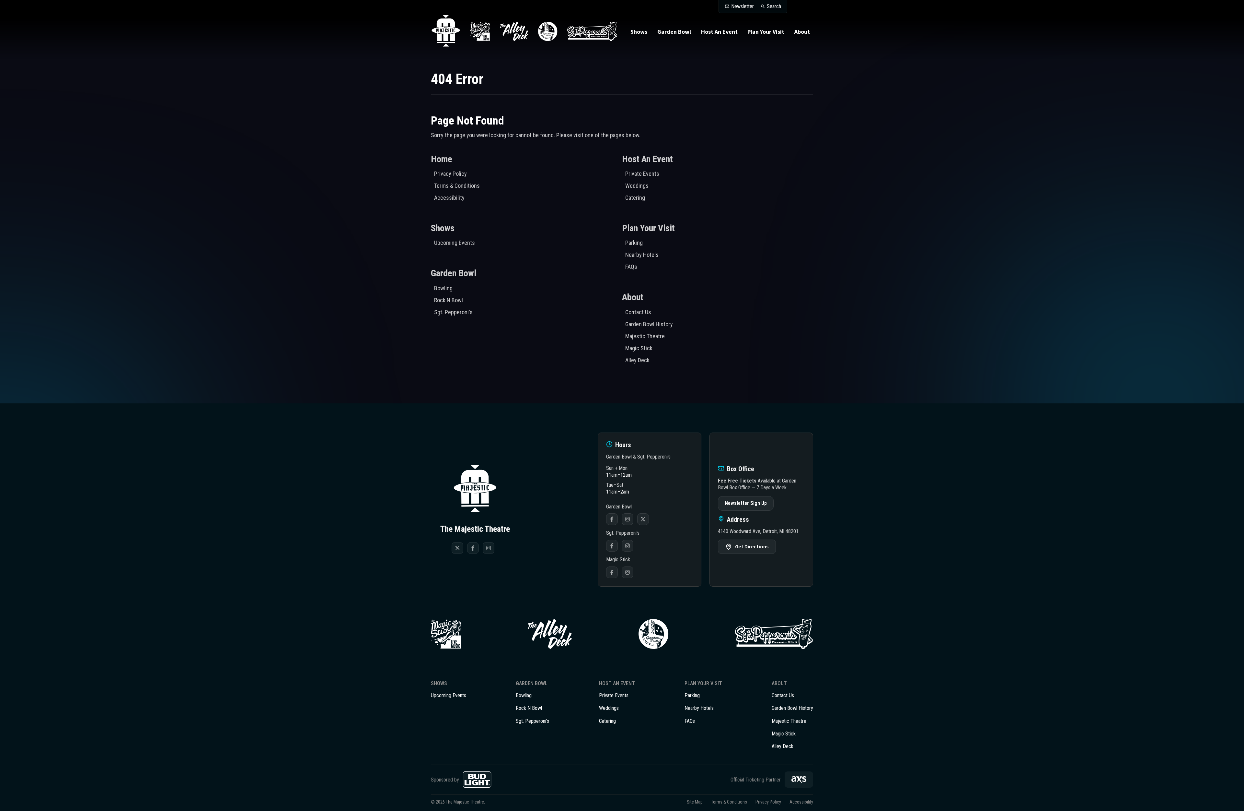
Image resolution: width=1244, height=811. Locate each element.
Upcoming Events (454, 242)
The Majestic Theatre (446, 31)
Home (441, 159)
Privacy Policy (450, 173)
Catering (635, 197)
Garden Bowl (674, 32)
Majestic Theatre (645, 336)
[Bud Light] (477, 779)
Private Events (642, 173)
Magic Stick (638, 348)
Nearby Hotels (642, 254)
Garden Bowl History (649, 324)
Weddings (637, 185)
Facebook (612, 519)
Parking (634, 242)
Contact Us (638, 312)
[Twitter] (457, 548)
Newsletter (742, 6)
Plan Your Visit (765, 32)
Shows (638, 32)
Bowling (443, 288)
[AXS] (799, 779)
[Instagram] (488, 548)
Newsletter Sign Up (746, 503)
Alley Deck (637, 360)
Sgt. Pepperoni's (453, 312)
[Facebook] (473, 548)
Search (774, 6)
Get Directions (751, 546)
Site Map (695, 802)
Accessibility (449, 197)
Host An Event (719, 32)
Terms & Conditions (457, 185)
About (802, 32)
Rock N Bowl (448, 300)
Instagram (627, 519)
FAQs (631, 266)
